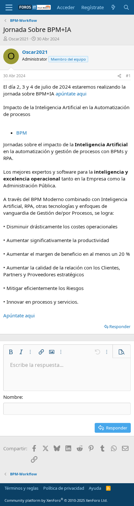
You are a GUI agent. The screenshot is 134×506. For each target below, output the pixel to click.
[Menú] (9, 7)
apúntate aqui (71, 93)
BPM (21, 132)
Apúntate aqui (19, 315)
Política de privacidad (63, 488)
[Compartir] (119, 76)
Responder (119, 326)
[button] (11, 352)
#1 (128, 76)
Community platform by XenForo (56, 500)
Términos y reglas (21, 488)
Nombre (12, 397)
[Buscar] (126, 7)
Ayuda (95, 488)
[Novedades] (113, 7)
